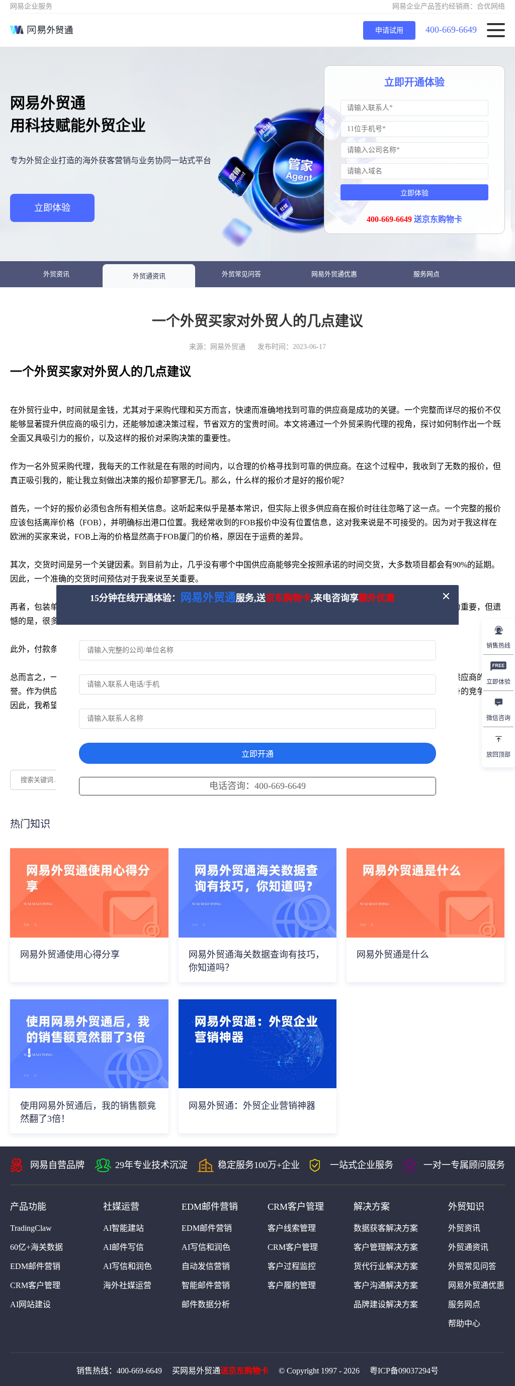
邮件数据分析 (206, 1304)
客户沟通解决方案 (386, 1285)
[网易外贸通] (41, 30)
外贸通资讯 (149, 276)
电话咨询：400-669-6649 (257, 786)
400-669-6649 (451, 30)
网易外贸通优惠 (334, 274)
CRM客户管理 (35, 1285)
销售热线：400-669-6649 (119, 1370)
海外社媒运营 (127, 1285)
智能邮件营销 (206, 1285)
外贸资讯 (56, 274)
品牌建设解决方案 (386, 1304)
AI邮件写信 (123, 1247)
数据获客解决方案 (386, 1228)
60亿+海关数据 (36, 1247)
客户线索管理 (292, 1228)
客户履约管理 (292, 1285)
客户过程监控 (292, 1266)
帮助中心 (464, 1323)
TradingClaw (31, 1228)
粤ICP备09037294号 (404, 1370)
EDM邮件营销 (35, 1266)
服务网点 (426, 274)
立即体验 (52, 208)
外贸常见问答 (241, 274)
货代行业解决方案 (386, 1266)
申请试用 (389, 30)
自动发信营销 (206, 1266)
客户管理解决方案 (386, 1247)
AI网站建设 (30, 1304)
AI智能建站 (123, 1228)
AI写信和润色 (127, 1266)
